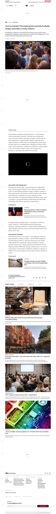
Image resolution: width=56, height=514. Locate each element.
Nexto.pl (39, 482)
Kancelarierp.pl (41, 484)
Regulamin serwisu (17, 482)
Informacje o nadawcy (18, 483)
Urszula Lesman (12, 130)
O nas (6, 479)
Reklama (28, 479)
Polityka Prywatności (18, 479)
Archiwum (28, 483)
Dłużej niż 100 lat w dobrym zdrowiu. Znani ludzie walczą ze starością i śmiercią (35, 211)
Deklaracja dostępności (18, 484)
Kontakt (7, 480)
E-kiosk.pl (40, 479)
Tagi (39, 284)
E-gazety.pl (40, 480)
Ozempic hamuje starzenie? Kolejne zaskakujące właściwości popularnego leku (35, 263)
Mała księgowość (42, 483)
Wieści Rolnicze (41, 486)
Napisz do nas (8, 482)
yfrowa (32, 5)
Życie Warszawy (41, 487)
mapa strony (8, 496)
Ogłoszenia (28, 480)
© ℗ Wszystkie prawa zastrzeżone (16, 276)
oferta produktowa (27, 496)
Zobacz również (9, 284)
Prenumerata (29, 482)
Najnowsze (31, 284)
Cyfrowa (9, 22)
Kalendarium (17, 496)
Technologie (15, 22)
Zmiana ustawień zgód (18, 480)
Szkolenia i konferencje (10, 492)
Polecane (21, 284)
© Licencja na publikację (14, 275)
